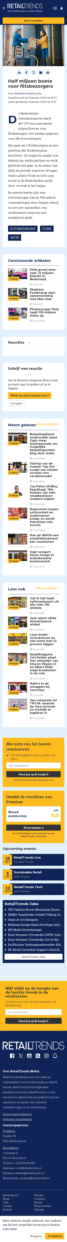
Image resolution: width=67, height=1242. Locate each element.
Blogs (6, 1198)
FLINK (46, 228)
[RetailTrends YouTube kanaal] (29, 1056)
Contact (7, 1206)
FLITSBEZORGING (22, 228)
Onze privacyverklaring (17, 1114)
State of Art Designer (23, 919)
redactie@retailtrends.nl (29, 1173)
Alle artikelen (46, 424)
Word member (33, 20)
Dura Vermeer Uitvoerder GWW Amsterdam (35, 935)
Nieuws (38, 1195)
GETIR (14, 237)
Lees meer (10, 1229)
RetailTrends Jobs (33, 957)
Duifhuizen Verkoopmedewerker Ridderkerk (35, 944)
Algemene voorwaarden (18, 1119)
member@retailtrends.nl (34, 1178)
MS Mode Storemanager (25, 930)
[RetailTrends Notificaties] (55, 1056)
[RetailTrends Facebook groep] (12, 1056)
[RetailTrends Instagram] (46, 1056)
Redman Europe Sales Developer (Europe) (35, 925)
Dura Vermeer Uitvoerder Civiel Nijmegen (35, 939)
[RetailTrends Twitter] (21, 1057)
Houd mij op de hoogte (33, 774)
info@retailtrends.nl (28, 1168)
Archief (7, 1209)
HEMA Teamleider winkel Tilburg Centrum (35, 914)
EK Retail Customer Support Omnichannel (35, 949)
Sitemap (39, 1209)
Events (38, 1202)
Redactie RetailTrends (28, 93)
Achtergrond (10, 1195)
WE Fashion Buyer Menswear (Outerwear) (35, 909)
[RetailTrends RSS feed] (38, 1056)
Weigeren (36, 1236)
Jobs (6, 1202)
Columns (39, 1198)
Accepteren (55, 1236)
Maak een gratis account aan (28, 395)
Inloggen (16, 403)
